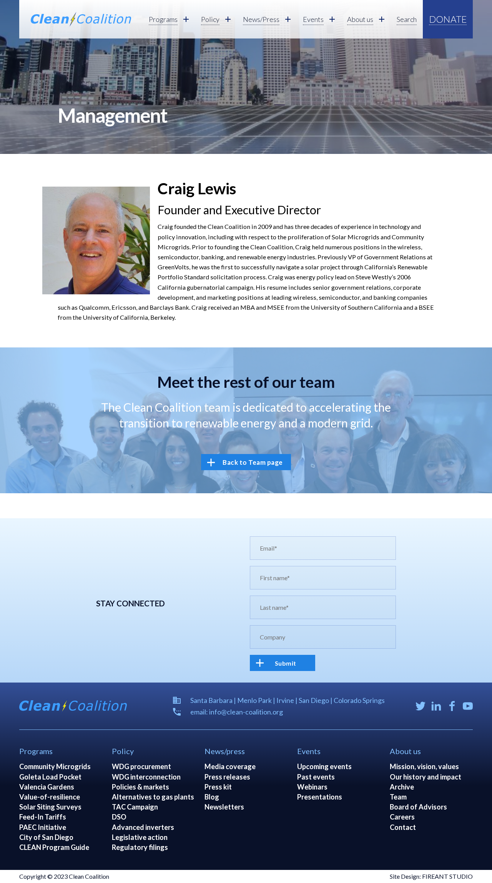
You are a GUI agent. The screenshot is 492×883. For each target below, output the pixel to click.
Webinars (312, 787)
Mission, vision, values (424, 766)
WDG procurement (141, 766)
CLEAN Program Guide (54, 847)
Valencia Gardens (46, 787)
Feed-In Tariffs (42, 817)
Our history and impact (425, 777)
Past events (316, 777)
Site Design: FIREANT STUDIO (431, 876)
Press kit (218, 787)
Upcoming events (324, 766)
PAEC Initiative (42, 827)
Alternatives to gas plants (153, 797)
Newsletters (224, 807)
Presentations (319, 797)
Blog (211, 797)
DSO (119, 817)
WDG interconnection (146, 777)
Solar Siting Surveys (50, 807)
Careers (402, 817)
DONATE (448, 19)
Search (407, 19)
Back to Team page (253, 462)
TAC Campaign (135, 807)
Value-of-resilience (49, 797)
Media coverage (230, 766)
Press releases (227, 777)
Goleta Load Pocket (50, 777)
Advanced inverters (143, 827)
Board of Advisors (418, 807)
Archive (402, 787)
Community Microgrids (55, 766)
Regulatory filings (140, 847)
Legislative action (140, 837)
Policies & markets (140, 787)
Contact (403, 827)
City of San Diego (46, 837)
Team (398, 797)
